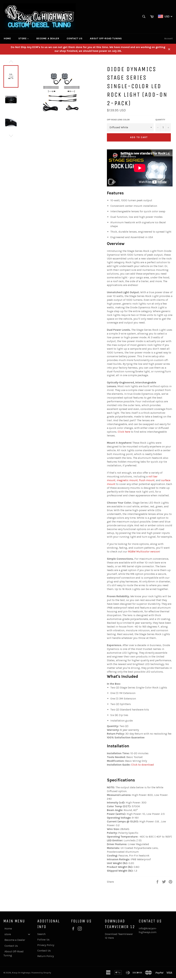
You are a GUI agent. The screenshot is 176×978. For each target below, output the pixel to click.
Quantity (160, 119)
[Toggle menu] (29, 934)
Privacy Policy (45, 945)
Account (168, 38)
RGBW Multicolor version (143, 551)
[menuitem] (7, 38)
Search (41, 934)
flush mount (147, 480)
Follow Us (43, 939)
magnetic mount (127, 480)
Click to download (142, 764)
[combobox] (165, 16)
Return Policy (45, 956)
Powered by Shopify (41, 972)
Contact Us (44, 950)
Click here (124, 431)
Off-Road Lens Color (118, 119)
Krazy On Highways (21, 972)
